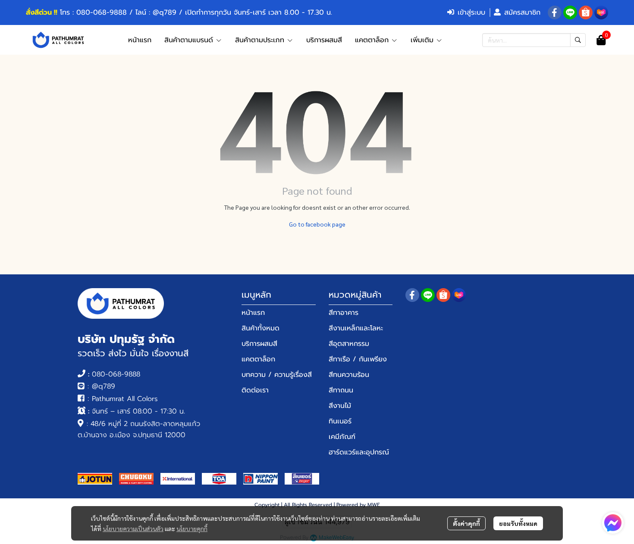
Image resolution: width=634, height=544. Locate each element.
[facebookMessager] (612, 523)
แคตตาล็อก (258, 359)
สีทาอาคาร (343, 313)
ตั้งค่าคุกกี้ (466, 523)
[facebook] (555, 12)
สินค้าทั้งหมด (260, 328)
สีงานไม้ (340, 406)
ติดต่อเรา (255, 390)
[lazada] (601, 12)
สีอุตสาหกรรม (349, 344)
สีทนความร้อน (349, 375)
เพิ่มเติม (423, 40)
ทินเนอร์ (340, 421)
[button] (534, 40)
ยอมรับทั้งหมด (518, 523)
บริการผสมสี (259, 344)
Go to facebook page (317, 224)
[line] (570, 12)
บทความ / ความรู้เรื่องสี (277, 375)
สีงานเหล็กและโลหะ (356, 328)
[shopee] (586, 12)
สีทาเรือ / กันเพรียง (358, 359)
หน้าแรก (253, 313)
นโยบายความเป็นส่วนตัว (133, 528)
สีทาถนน (341, 390)
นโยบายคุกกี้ (191, 528)
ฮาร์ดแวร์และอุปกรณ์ (359, 452)
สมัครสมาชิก (522, 12)
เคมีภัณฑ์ (342, 437)
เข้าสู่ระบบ (471, 12)
